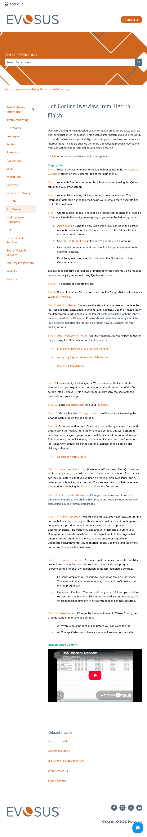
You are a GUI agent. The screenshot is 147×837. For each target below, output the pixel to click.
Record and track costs (72, 469)
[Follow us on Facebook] (114, 808)
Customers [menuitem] (14, 128)
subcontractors (75, 404)
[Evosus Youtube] (139, 808)
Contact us (131, 19)
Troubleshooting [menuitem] (18, 120)
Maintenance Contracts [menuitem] (15, 219)
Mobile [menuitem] (11, 201)
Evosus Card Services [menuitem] (15, 240)
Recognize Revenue (70, 560)
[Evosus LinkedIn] (131, 808)
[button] (33, 108)
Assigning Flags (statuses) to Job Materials (82, 357)
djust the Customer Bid (75, 495)
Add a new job (65, 225)
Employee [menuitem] (13, 136)
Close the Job (67, 613)
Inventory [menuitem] (13, 185)
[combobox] (70, 62)
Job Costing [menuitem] (14, 209)
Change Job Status (59, 750)
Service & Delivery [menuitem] (18, 193)
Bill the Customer (69, 516)
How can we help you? (21, 54)
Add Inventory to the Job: (72, 335)
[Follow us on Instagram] (122, 808)
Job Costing (61, 89)
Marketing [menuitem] (14, 176)
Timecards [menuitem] (14, 152)
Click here (54, 156)
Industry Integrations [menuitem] (20, 263)
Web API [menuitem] (13, 271)
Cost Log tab (89, 486)
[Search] (138, 62)
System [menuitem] (11, 144)
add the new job (60, 296)
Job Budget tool (77, 240)
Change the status (90, 413)
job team (102, 404)
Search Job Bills (57, 780)
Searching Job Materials (71, 365)
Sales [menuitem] (10, 168)
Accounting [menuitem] (14, 160)
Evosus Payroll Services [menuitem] (16, 252)
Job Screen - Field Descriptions (66, 760)
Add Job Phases (66, 305)
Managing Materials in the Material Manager (83, 348)
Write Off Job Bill (58, 770)
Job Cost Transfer (58, 741)
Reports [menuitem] (12, 279)
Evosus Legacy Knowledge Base (25, 89)
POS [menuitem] (9, 230)
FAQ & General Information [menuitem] (16, 109)
